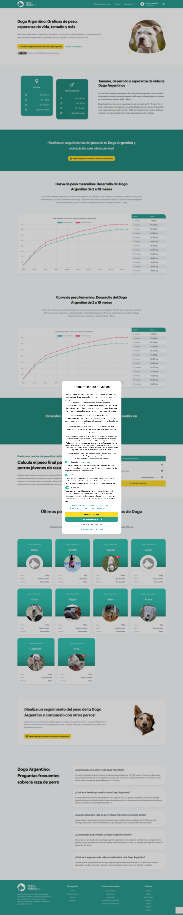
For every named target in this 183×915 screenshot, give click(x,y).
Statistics (74, 475)
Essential (80, 462)
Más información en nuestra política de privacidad (87, 508)
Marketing (75, 487)
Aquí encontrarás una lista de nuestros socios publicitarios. (90, 505)
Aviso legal (99, 529)
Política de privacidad (87, 529)
